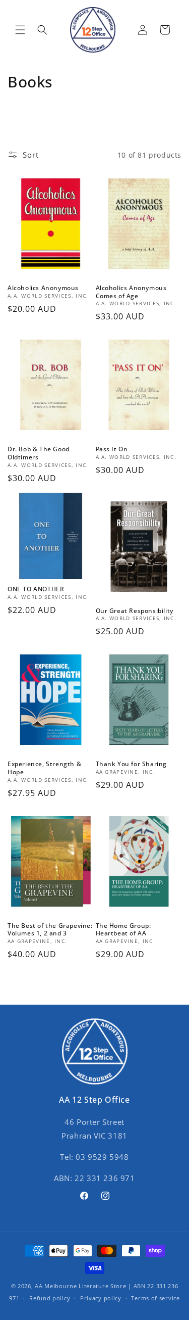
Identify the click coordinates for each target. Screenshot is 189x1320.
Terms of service (155, 1298)
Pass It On (112, 449)
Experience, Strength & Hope (44, 768)
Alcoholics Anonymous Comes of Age (131, 292)
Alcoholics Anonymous (43, 288)
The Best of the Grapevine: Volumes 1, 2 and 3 (50, 929)
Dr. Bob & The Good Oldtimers (39, 453)
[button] (20, 30)
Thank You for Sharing (131, 764)
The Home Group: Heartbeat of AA (123, 929)
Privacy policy (100, 1298)
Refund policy (49, 1298)
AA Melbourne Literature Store (80, 1286)
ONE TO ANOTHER (36, 589)
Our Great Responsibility (134, 611)
